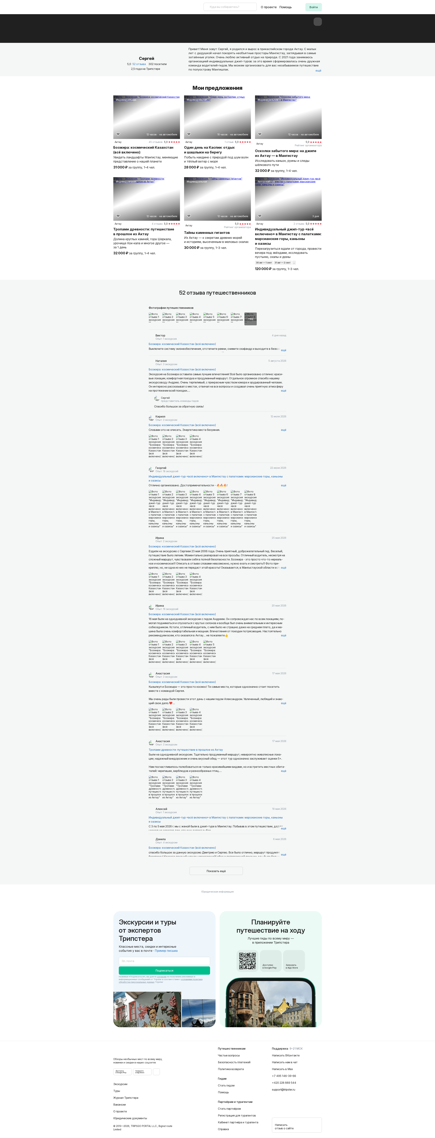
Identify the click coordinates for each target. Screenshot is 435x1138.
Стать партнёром (229, 1108)
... (294, 262)
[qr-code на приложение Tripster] (156, 1071)
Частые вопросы (229, 1055)
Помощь (285, 7)
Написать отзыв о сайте (284, 1126)
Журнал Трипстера (125, 1097)
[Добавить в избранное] (118, 134)
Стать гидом (226, 1085)
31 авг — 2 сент (283, 262)
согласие (161, 976)
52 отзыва (139, 64)
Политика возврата (231, 1069)
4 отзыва (157, 223)
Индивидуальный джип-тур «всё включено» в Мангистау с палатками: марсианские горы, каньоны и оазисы (216, 478)
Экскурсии (120, 1084)
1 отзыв (229, 141)
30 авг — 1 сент (264, 262)
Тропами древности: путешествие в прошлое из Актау (186, 749)
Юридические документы (130, 1118)
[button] (313, 7)
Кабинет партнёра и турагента (238, 1122)
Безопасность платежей (234, 1062)
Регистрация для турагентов (237, 1115)
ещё (283, 350)
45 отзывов (156, 141)
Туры (116, 1091)
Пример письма (166, 950)
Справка (223, 1129)
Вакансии (119, 1104)
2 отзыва (299, 223)
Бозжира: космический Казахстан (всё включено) (182, 344)
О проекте (269, 7)
